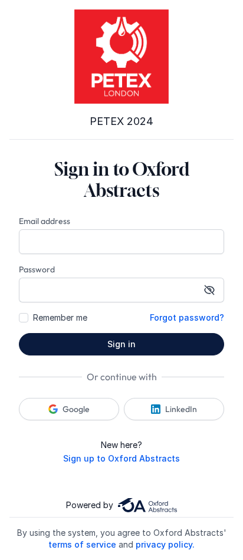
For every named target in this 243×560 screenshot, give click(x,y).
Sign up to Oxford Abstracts (121, 458)
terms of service (82, 544)
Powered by (89, 505)
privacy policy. (165, 544)
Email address (44, 221)
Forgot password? (187, 317)
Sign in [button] (121, 344)
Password (37, 269)
